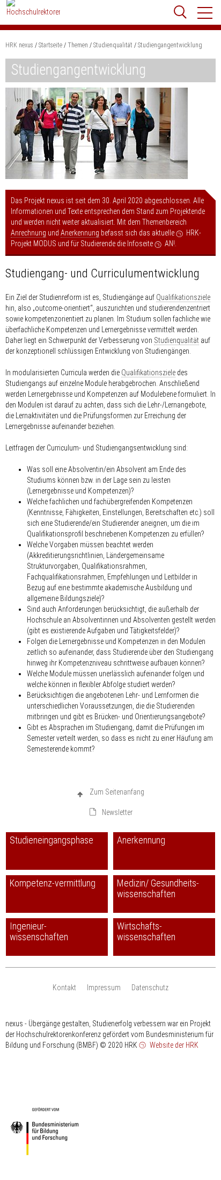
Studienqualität (176, 340)
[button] (205, 13)
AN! (170, 243)
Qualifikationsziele (183, 297)
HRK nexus (19, 45)
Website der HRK (173, 1045)
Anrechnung (28, 232)
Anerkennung (80, 232)
